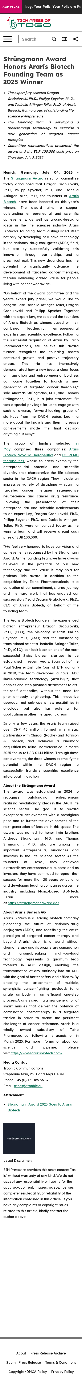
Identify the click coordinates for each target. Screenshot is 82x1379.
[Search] (54, 39)
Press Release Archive (48, 1353)
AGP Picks (11, 7)
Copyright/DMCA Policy (27, 1372)
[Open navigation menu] (7, 39)
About (21, 1353)
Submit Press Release (23, 1362)
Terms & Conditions (60, 1362)
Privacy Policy (62, 1372)
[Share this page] (76, 39)
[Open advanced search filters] (64, 39)
